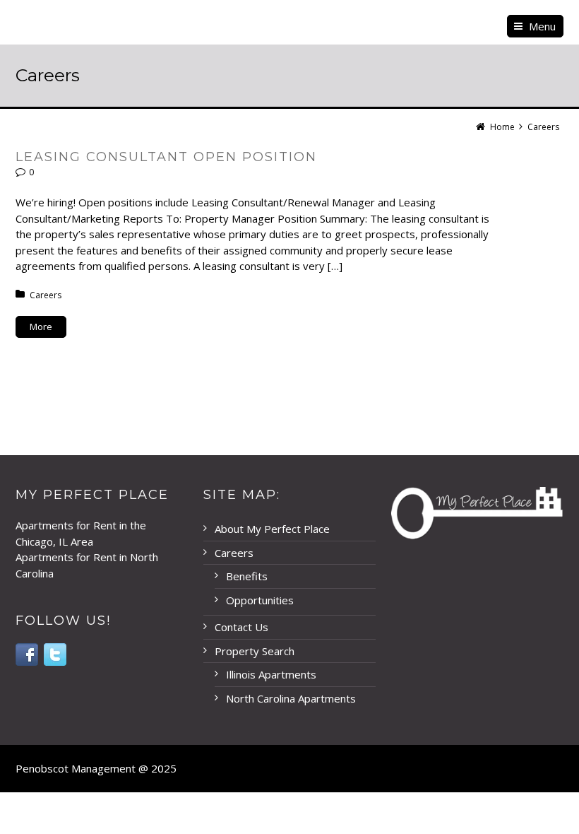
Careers (45, 295)
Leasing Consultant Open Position (166, 157)
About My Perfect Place (272, 529)
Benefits (247, 576)
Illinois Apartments (271, 674)
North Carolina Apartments (291, 698)
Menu (542, 26)
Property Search (254, 651)
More (41, 326)
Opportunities (260, 600)
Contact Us (241, 627)
